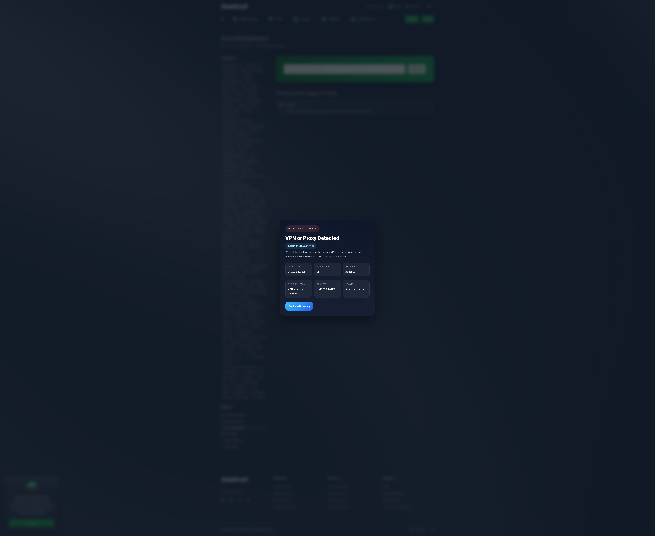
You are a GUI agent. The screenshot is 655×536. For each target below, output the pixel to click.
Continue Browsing (299, 306)
